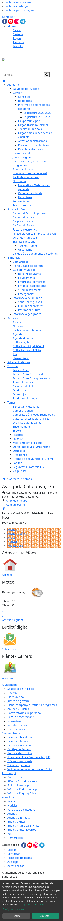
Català (17, 30)
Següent (18, 620)
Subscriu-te (9, 649)
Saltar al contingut (17, 6)
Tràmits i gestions (18, 765)
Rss (9, 834)
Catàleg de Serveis (19, 749)
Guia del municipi (18, 785)
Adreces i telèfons (20, 479)
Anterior (7, 620)
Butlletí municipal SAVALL (23, 825)
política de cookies (34, 904)
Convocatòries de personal (24, 713)
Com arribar (15, 777)
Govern (12, 693)
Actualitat (8, 797)
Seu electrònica (17, 725)
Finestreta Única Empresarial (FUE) (29, 757)
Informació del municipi (22, 789)
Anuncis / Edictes (18, 709)
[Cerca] (47, 74)
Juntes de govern (18, 701)
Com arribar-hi (15, 504)
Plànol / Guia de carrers (22, 781)
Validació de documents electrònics (29, 769)
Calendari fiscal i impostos (24, 737)
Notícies (12, 541)
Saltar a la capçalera (18, 2)
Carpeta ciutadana (19, 745)
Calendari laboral (18, 741)
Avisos (11, 537)
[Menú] (3, 80)
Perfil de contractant (20, 717)
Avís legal (13, 862)
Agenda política (17, 533)
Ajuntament (9, 685)
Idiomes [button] (12, 26)
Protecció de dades (19, 858)
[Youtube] (11, 21)
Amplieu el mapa (16, 500)
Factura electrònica (19, 753)
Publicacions (15, 546)
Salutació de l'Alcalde (20, 689)
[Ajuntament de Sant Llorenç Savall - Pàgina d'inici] (23, 65)
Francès (18, 46)
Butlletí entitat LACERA (21, 829)
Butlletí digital (16, 821)
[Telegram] (23, 21)
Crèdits (11, 850)
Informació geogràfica (21, 793)
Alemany (18, 42)
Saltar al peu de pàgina (19, 10)
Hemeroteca (15, 838)
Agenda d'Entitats (18, 817)
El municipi (9, 773)
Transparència (16, 729)
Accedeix (7, 575)
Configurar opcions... (14, 909)
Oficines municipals (19, 761)
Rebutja (16, 915)
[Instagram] (17, 21)
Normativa (14, 721)
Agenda (12, 529)
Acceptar (45, 915)
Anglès (17, 38)
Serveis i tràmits (12, 733)
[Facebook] (5, 21)
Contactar (8, 17)
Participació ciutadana (21, 809)
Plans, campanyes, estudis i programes (32, 705)
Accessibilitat (15, 866)
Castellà (18, 34)
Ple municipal (15, 697)
